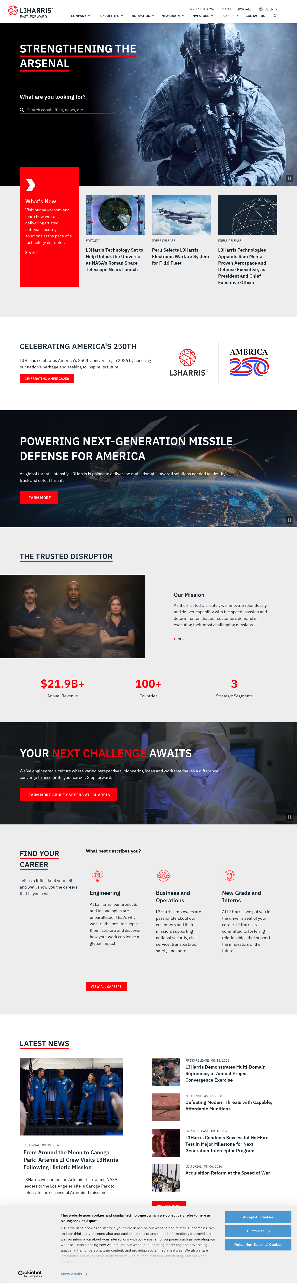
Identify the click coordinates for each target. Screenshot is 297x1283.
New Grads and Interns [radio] (247, 914)
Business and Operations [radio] (181, 914)
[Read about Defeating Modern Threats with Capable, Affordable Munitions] (213, 1107)
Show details (71, 1274)
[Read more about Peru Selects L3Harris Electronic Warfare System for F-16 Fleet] (181, 241)
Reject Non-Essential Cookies (258, 1245)
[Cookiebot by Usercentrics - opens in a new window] (30, 1273)
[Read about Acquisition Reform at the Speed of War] (213, 1178)
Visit (34, 252)
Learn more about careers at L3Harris (68, 794)
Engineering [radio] (115, 914)
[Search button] (22, 110)
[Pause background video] (289, 520)
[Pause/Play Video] (289, 178)
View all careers (106, 986)
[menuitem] (244, 9)
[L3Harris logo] (30, 12)
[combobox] (68, 110)
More (182, 639)
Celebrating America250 (47, 379)
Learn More (38, 497)
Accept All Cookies (258, 1217)
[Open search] (275, 15)
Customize (255, 1231)
